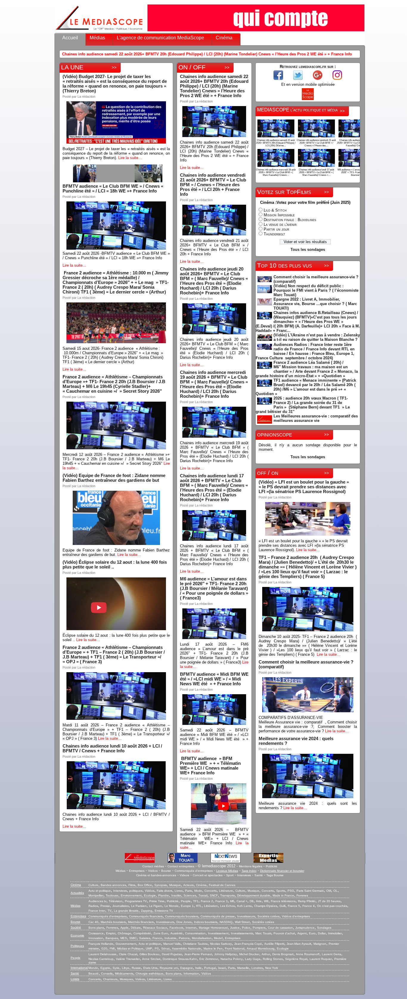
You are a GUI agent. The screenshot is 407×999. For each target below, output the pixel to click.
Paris (188, 890)
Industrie (170, 938)
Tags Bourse (275, 875)
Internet (191, 927)
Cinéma (224, 37)
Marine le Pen (213, 948)
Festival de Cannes (222, 885)
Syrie (116, 968)
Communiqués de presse (218, 916)
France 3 (221, 901)
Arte (259, 901)
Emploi (110, 933)
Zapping (146, 910)
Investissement (218, 933)
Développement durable (253, 895)
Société (76, 927)
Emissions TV (164, 910)
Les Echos (227, 906)
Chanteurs (110, 979)
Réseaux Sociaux (155, 927)
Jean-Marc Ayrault (299, 943)
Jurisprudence (305, 927)
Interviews (244, 875)
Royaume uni (169, 968)
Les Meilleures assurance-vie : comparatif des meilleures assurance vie (316, 418)
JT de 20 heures (329, 901)
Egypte (105, 968)
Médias (97, 37)
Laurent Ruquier (321, 959)
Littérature (226, 890)
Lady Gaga (252, 959)
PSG (291, 890)
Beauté (93, 973)
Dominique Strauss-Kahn (180, 959)
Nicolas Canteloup (101, 959)
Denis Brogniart (282, 954)
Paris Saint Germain (310, 890)
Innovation (95, 938)
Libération (211, 906)
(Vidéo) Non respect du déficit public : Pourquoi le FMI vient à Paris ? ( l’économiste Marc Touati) (316, 290)
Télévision (115, 901)
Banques (111, 938)
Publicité (271, 866)
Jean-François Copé (248, 943)
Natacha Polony (231, 959)
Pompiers (259, 927)
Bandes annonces (113, 885)
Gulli (282, 906)
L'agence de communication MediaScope (160, 37)
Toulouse (112, 895)
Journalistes (120, 906)
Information (191, 973)
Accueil (70, 37)
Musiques (126, 979)
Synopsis (160, 885)
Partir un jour (276, 229)
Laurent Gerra (331, 954)
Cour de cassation (280, 927)
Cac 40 (93, 922)
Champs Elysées (265, 906)
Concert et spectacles (208, 875)
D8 (252, 901)
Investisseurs (246, 916)
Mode (198, 890)
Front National (234, 948)
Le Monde (171, 906)
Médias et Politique (130, 948)
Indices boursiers (205, 922)
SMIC (133, 938)
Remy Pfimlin (307, 901)
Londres (257, 968)
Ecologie (150, 895)
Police (246, 927)
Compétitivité (142, 933)
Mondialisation (202, 938)
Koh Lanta (244, 906)
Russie (136, 968)
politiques (135, 890)
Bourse (166, 870)
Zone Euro (160, 933)
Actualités (77, 892)
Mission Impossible (279, 215)
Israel (222, 968)
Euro (312, 933)
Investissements (242, 933)
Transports (227, 895)
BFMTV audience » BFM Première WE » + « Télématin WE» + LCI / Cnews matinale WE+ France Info (211, 765)
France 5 (294, 906)
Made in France (283, 895)
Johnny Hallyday (225, 954)
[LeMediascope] (99, 31)
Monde (93, 968)
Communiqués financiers (146, 916)
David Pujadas (172, 954)
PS (157, 948)
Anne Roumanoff (307, 954)
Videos (184, 875)
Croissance (96, 933)
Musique (175, 885)
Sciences (190, 895)
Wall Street (242, 922)
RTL (199, 906)
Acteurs (188, 885)
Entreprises (137, 870)
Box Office (145, 885)
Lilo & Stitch (275, 210)
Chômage (124, 933)
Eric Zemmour (208, 959)
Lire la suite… (130, 158)
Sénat (165, 948)
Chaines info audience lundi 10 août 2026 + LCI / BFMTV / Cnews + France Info (112, 748)
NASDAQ (226, 922)
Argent (302, 933)
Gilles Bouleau (149, 954)
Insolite (176, 895)
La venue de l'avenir (280, 224)
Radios (93, 906)
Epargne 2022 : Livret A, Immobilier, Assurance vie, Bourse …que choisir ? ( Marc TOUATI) (315, 303)
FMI (112, 948)
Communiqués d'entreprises (194, 870)
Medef (218, 938)
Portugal (210, 968)
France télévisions (283, 901)
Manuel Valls (172, 943)
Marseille (243, 968)
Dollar (322, 933)
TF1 (195, 901)
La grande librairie (126, 910)
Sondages (324, 927)
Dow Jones (184, 922)
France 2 (207, 901)
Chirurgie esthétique (149, 973)
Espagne (186, 968)
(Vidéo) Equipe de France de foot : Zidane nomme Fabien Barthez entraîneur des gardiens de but (114, 478)
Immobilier (335, 933)
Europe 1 (187, 906)
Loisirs (75, 979)
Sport (230, 875)
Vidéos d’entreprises (296, 916)
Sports (280, 890)
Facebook (176, 927)
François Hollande (100, 943)
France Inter (96, 910)
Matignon (319, 943)
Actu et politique (99, 890)
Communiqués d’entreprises (107, 916)
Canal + (242, 901)
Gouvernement (126, 943)
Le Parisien (139, 906)
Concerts (210, 890)
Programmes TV (136, 901)
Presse (105, 906)
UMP (149, 948)
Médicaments (124, 973)
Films (131, 885)
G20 (104, 948)
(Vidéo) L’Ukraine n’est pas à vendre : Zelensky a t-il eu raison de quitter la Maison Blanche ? (317, 337)
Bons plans (96, 927)
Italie (198, 968)
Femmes (302, 895)
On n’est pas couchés (332, 906)
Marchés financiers (141, 922)
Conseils (107, 973)
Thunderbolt (274, 234)
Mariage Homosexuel (213, 927)
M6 (232, 901)
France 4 (308, 906)
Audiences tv (97, 901)
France (157, 938)
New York (271, 968)
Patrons (184, 938)
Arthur (266, 954)
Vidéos (153, 870)
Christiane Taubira (195, 943)
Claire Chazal (128, 954)
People (186, 901)
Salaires (144, 938)
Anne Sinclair (151, 959)
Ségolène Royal (296, 959)
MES (123, 938)
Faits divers (164, 890)
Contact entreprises (180, 866)
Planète (163, 895)
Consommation (195, 933)
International (79, 967)
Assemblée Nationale (186, 948)
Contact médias (153, 866)
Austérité (176, 933)
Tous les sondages (308, 249)
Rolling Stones (273, 959)
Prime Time (156, 901)
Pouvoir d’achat (284, 933)
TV (109, 910)
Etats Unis (150, 968)
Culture (93, 885)
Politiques (77, 945)
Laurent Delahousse (102, 954)
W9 (266, 901)
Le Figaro (155, 906)
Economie (77, 935)
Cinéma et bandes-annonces (156, 875)
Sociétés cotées (268, 916)
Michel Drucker (249, 954)
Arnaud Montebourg (260, 948)
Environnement (131, 895)
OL (335, 890)
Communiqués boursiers (181, 916)
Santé (258, 875)
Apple (124, 927)
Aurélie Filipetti (274, 943)
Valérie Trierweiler (128, 959)
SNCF (214, 895)
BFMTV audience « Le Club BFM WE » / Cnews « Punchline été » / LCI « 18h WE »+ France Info (113, 188)
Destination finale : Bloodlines (290, 219)
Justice (235, 927)
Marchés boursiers (113, 922)
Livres (179, 890)
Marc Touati (263, 933)
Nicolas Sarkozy (221, 943)
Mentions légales (250, 866)
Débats (136, 927)
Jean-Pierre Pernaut (198, 954)
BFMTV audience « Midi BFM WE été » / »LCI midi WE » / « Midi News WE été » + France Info (214, 679)
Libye (125, 968)
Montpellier (95, 895)
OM (328, 890)
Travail (202, 895)
